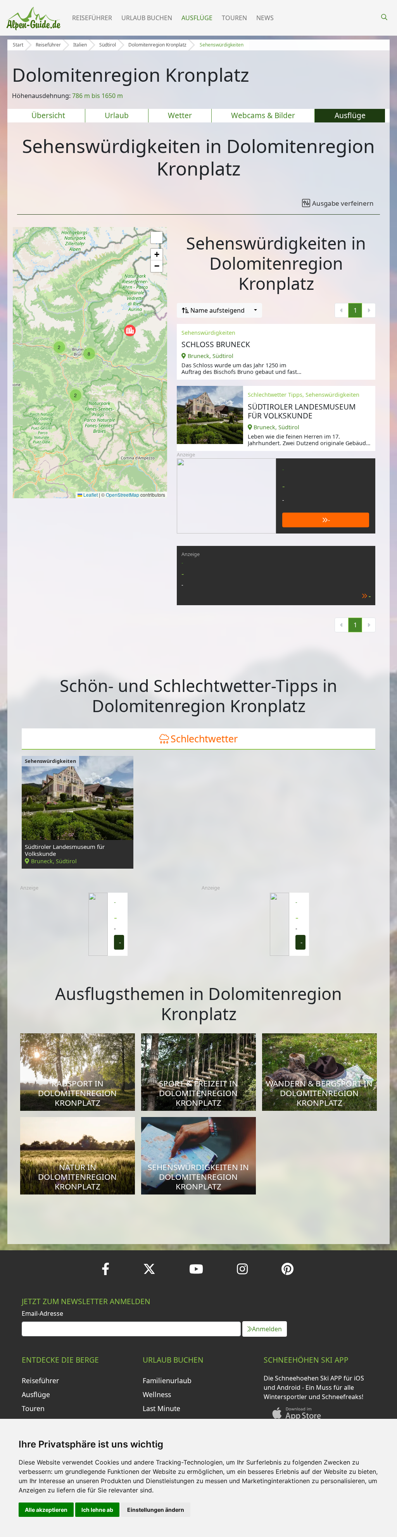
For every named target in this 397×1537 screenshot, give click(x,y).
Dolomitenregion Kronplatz (157, 44)
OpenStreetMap (122, 494)
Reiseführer (92, 18)
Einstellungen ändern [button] (155, 1509)
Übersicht (48, 115)
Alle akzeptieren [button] (46, 1509)
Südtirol (107, 44)
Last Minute (161, 1408)
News (265, 18)
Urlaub (117, 115)
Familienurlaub (167, 1380)
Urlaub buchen (146, 18)
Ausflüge (196, 18)
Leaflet (90, 494)
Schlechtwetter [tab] (204, 738)
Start (18, 44)
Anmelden (267, 1329)
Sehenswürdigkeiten (221, 44)
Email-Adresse (42, 1313)
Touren (234, 18)
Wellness (157, 1394)
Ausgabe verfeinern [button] (343, 203)
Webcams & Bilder (263, 115)
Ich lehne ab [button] (97, 1509)
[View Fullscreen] (156, 237)
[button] (130, 330)
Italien (80, 44)
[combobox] (219, 310)
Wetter (180, 115)
